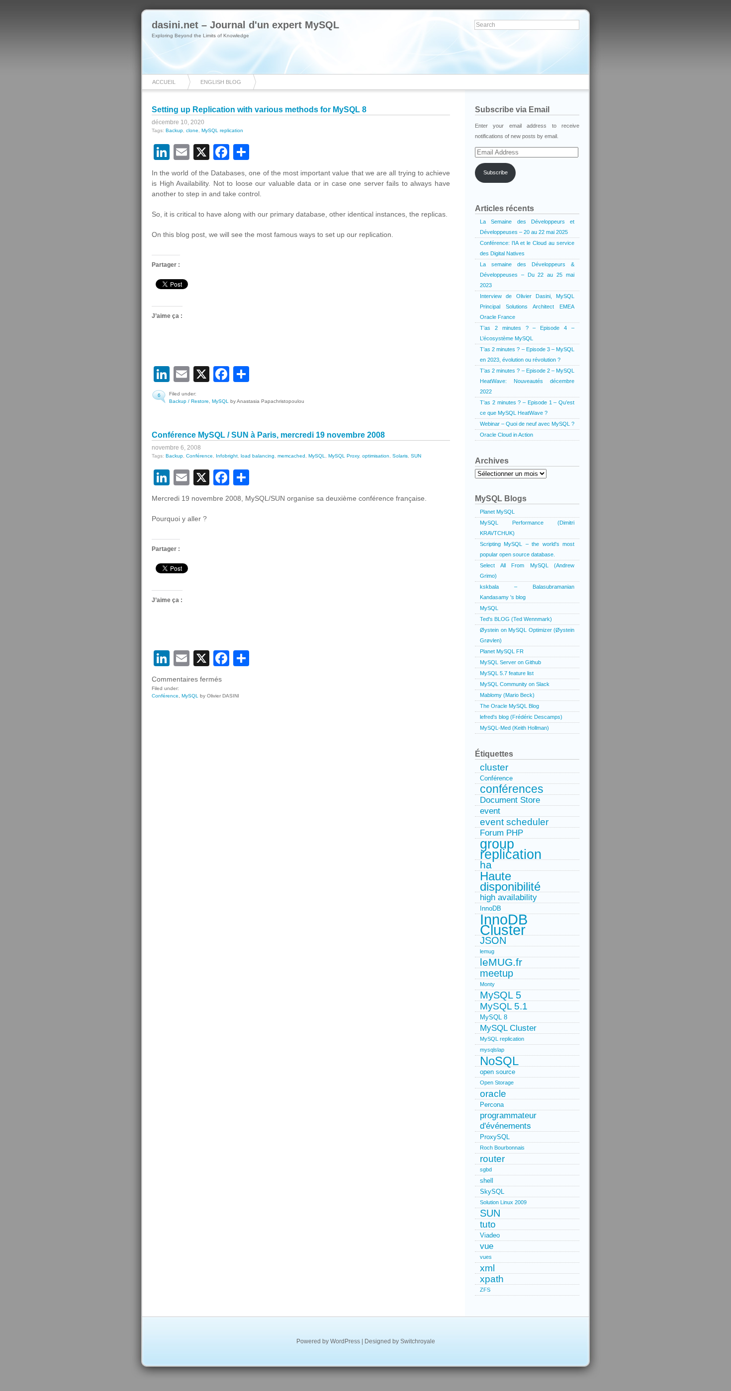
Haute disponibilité (510, 881)
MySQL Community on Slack (514, 684)
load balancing (257, 456)
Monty (487, 984)
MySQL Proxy (343, 456)
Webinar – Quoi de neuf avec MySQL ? (527, 424)
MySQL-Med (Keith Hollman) (514, 728)
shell (486, 1180)
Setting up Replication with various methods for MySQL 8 (259, 109)
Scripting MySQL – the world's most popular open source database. (527, 549)
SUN (416, 456)
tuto (488, 1224)
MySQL (220, 401)
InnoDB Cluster (504, 924)
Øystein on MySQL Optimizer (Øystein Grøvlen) (527, 635)
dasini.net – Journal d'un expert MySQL (245, 24)
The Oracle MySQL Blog (509, 706)
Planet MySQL (497, 512)
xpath (492, 1279)
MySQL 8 (493, 1017)
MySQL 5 (500, 995)
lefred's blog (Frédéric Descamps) (521, 717)
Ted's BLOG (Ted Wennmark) (516, 619)
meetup (496, 973)
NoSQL (499, 1061)
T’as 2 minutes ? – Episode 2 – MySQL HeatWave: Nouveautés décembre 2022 (527, 381)
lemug (487, 951)
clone (192, 130)
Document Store (510, 800)
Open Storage (497, 1082)
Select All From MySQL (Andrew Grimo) (527, 570)
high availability (508, 897)
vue (486, 1246)
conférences (512, 789)
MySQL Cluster (508, 1028)
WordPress (345, 1341)
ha (486, 865)
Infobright (227, 456)
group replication (511, 849)
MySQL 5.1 (504, 1006)
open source (497, 1072)
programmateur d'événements (508, 1120)
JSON (493, 940)
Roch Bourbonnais (502, 1148)
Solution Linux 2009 (503, 1202)
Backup (174, 130)
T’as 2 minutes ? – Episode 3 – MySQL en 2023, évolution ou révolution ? (527, 354)
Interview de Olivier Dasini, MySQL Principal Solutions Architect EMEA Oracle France (527, 306)
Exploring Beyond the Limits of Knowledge (200, 35)
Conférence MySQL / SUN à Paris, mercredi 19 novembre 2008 (268, 435)
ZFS (485, 1290)
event (490, 811)
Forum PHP (501, 833)
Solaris (400, 456)
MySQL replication (222, 130)
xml (487, 1268)
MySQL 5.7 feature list (507, 673)
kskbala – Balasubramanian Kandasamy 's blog (527, 592)
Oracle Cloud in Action (506, 435)
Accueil (164, 82)
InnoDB (490, 908)
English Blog (220, 82)
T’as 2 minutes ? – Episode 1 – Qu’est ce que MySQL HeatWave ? (527, 407)
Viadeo (490, 1235)
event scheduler (514, 822)
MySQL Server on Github (510, 662)
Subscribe (495, 172)
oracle (493, 1093)
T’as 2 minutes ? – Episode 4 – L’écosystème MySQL (527, 333)
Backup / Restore (189, 401)
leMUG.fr (501, 962)
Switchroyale (417, 1341)
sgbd (486, 1169)
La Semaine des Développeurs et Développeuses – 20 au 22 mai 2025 (527, 227)
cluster (494, 767)
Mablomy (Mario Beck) (507, 695)
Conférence (199, 456)
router (492, 1159)
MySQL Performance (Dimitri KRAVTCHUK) (527, 528)
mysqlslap (492, 1050)
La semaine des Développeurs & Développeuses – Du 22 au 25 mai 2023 (527, 274)
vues (486, 1257)
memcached (291, 456)
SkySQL (492, 1191)
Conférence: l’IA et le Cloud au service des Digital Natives (527, 248)
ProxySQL (495, 1137)
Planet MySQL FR (502, 651)
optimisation (375, 456)
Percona (492, 1104)
